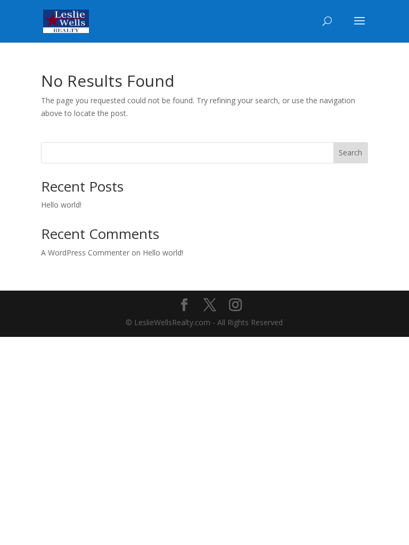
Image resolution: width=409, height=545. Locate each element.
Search (350, 152)
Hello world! (61, 205)
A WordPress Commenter (85, 252)
